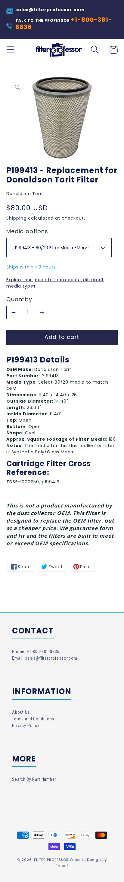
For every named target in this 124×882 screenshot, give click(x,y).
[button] (10, 49)
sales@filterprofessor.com (50, 10)
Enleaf (62, 865)
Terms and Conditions (33, 718)
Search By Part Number (34, 779)
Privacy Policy (25, 725)
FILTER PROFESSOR (51, 859)
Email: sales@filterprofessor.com (44, 658)
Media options (27, 231)
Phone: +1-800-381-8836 (35, 651)
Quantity (19, 299)
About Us (21, 712)
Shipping (16, 218)
